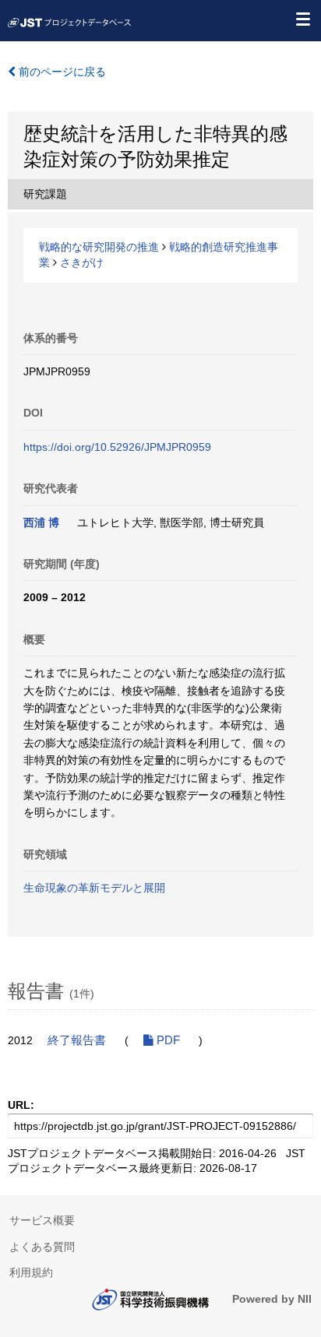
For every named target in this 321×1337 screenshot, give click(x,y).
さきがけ (82, 262)
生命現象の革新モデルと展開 (94, 887)
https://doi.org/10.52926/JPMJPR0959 (117, 447)
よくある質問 (42, 1246)
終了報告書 (77, 1040)
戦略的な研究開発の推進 (99, 247)
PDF (166, 1040)
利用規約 (31, 1272)
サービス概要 (42, 1220)
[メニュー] (302, 19)
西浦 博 (41, 522)
